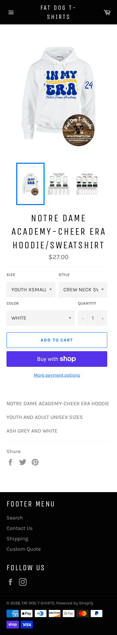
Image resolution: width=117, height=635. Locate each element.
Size (10, 274)
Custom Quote (23, 549)
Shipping (17, 538)
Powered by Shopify (74, 602)
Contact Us (19, 528)
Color (12, 303)
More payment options (57, 375)
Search (14, 518)
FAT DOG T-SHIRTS (58, 12)
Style (64, 274)
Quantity (87, 303)
